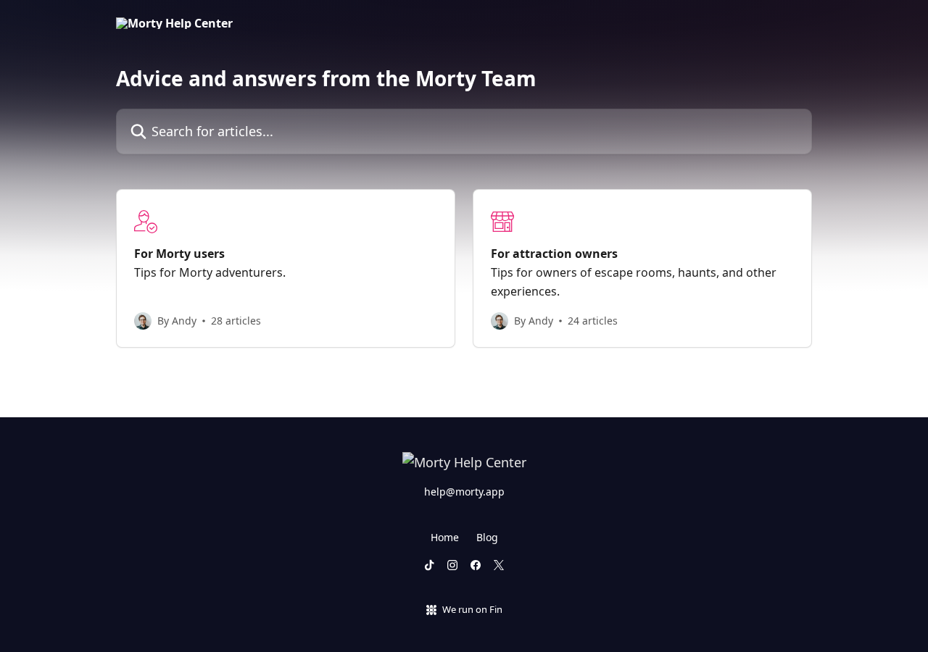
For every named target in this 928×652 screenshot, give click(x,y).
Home (445, 537)
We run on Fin (472, 609)
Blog (487, 537)
